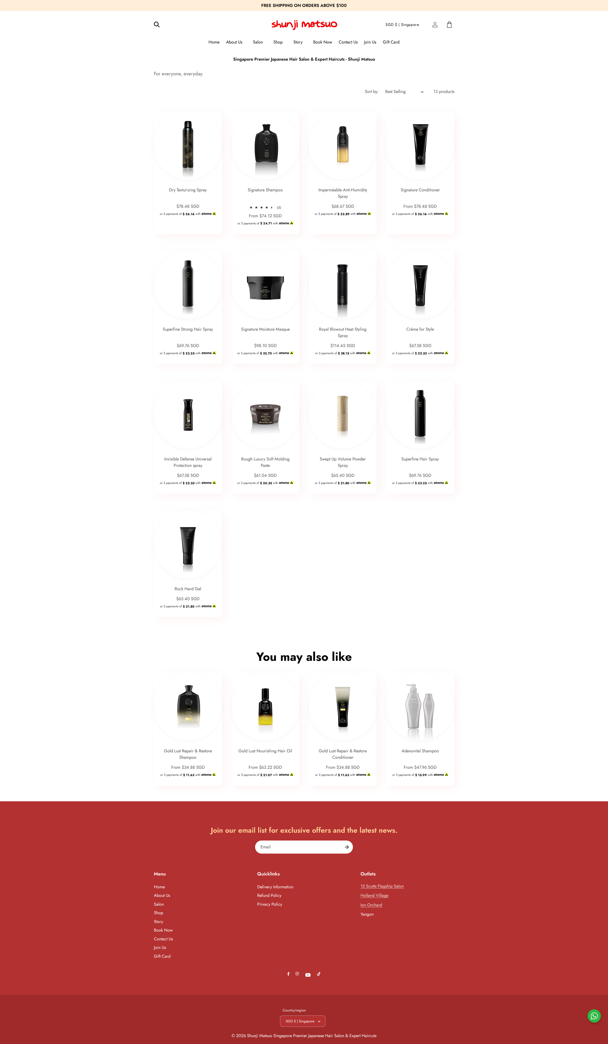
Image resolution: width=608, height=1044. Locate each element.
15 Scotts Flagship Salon (382, 886)
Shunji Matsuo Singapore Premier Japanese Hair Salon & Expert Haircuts (311, 1036)
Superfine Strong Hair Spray (188, 329)
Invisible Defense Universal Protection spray (187, 462)
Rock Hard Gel (188, 589)
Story (158, 921)
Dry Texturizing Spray (188, 190)
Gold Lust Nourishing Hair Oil (265, 751)
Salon (159, 904)
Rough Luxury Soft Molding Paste (265, 462)
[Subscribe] (347, 847)
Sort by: (372, 91)
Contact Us (163, 939)
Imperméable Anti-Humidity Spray (342, 193)
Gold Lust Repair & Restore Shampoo (188, 754)
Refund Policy (269, 895)
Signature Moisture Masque (265, 329)
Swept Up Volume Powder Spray (343, 462)
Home (159, 887)
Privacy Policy (269, 904)
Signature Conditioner (420, 190)
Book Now (163, 930)
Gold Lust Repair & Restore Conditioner (343, 754)
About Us (162, 895)
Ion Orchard (371, 905)
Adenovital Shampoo (420, 751)
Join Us (160, 947)
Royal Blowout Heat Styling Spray (342, 332)
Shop (158, 913)
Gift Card (162, 956)
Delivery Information (275, 887)
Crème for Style (420, 329)
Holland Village (374, 895)
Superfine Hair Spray (420, 459)
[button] (160, 25)
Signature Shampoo (265, 190)
